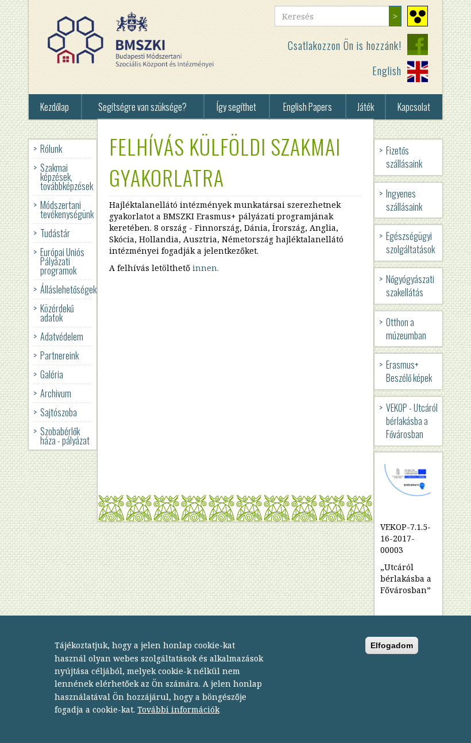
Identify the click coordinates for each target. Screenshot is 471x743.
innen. (205, 267)
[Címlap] (135, 39)
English (386, 70)
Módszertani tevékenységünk (67, 209)
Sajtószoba (58, 412)
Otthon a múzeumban (406, 328)
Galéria (51, 374)
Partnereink (59, 355)
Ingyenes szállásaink (404, 200)
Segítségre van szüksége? (142, 107)
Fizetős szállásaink (404, 157)
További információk (178, 709)
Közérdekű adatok (57, 312)
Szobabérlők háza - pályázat (65, 435)
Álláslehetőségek (68, 289)
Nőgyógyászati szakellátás (410, 285)
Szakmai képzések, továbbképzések (66, 177)
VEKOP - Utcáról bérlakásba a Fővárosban (412, 421)
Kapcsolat (413, 107)
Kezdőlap (54, 107)
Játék (365, 107)
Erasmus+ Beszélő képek (409, 371)
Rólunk (51, 149)
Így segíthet (236, 107)
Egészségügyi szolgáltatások (410, 242)
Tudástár (55, 233)
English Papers (307, 107)
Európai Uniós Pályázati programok (62, 261)
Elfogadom (391, 645)
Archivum (55, 393)
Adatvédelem (61, 336)
